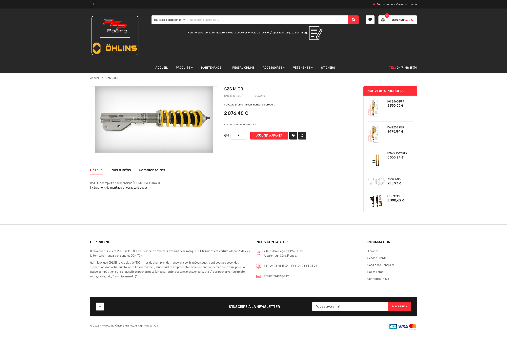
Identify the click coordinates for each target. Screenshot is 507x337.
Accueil (94, 78)
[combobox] (267, 19)
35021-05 (394, 179)
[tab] (96, 170)
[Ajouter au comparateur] (302, 136)
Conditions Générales (381, 265)
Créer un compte (406, 4)
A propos (372, 251)
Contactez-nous (378, 278)
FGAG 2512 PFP (397, 153)
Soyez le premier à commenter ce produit (249, 104)
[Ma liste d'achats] (370, 19)
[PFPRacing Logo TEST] (115, 35)
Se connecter (385, 4)
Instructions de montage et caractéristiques (119, 187)
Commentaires (152, 170)
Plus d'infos (121, 170)
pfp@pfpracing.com (277, 275)
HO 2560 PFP (395, 101)
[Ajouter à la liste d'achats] (293, 136)
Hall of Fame (375, 271)
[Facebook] (93, 4)
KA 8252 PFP (395, 127)
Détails (96, 170)
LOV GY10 (393, 196)
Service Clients (377, 258)
